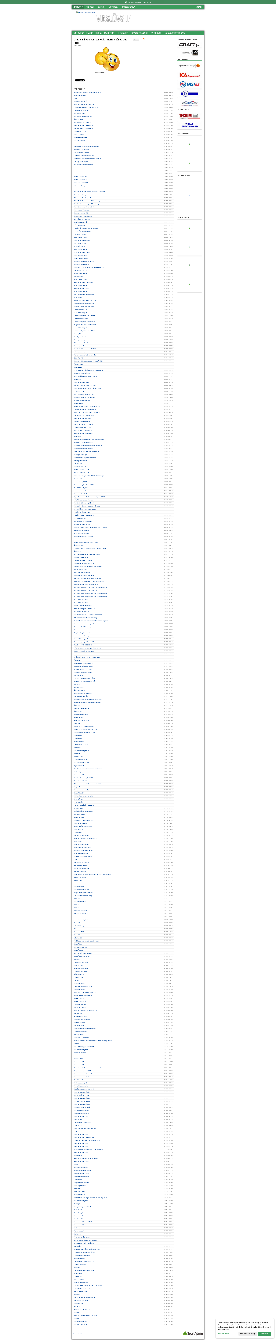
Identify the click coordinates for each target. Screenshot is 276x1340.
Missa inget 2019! (79, 687)
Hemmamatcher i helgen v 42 (83, 1074)
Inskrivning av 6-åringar (81, 110)
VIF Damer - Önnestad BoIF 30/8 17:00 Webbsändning (90, 587)
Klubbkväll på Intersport (81, 1037)
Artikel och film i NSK (80, 911)
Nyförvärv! (77, 1312)
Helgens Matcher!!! (79, 989)
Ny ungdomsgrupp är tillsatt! (83, 1207)
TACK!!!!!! (76, 1131)
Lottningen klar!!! (79, 977)
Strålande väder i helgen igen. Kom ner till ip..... (88, 158)
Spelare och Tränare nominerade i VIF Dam (87, 657)
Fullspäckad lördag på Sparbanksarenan (86, 146)
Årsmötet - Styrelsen (80, 1053)
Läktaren (76, 980)
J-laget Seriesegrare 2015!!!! (82, 1071)
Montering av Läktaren (81, 968)
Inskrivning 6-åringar (80, 1004)
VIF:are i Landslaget (80, 871)
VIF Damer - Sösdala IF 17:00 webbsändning (87, 578)
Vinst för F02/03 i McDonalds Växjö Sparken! (88, 699)
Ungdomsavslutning (80, 775)
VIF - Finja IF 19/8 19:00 (81, 599)
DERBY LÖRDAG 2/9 (80, 246)
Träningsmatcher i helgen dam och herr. (86, 198)
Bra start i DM (78, 1189)
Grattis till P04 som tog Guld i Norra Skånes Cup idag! (90, 1198)
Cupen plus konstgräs (81, 258)
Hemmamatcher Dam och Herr (83, 433)
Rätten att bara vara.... (80, 95)
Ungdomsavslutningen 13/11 (83, 1222)
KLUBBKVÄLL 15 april (80, 131)
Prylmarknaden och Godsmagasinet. (85, 409)
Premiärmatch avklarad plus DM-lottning (86, 204)
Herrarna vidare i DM (80, 467)
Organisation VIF (79, 766)
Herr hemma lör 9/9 (80, 243)
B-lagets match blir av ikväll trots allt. (85, 325)
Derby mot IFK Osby (80, 932)
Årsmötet (77, 660)
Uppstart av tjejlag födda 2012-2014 (85, 385)
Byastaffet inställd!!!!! (80, 781)
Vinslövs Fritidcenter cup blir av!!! (84, 503)
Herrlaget (77, 1228)
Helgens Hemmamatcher (81, 1182)
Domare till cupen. (79, 814)
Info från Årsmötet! (80, 491)
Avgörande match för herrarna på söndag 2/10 (88, 370)
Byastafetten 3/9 (79, 950)
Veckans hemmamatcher (81, 790)
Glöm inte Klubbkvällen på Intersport (85, 1028)
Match (76, 1164)
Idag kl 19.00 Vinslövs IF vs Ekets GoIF (85, 729)
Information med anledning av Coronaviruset (87, 648)
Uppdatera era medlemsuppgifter (84, 1297)
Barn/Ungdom (113, 7)
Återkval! (76, 905)
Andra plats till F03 (79, 1195)
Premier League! (79, 1231)
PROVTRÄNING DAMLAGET (82, 231)
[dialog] (245, 1328)
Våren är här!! (78, 841)
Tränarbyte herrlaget (80, 234)
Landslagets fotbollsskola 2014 (84, 1270)
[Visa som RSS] (144, 39)
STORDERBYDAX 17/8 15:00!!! (83, 669)
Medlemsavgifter (79, 817)
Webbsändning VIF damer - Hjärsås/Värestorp (88, 566)
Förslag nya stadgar (80, 340)
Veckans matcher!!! (80, 1001)
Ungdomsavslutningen (81, 1062)
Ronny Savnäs (78, 403)
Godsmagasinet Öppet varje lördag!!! (85, 1240)
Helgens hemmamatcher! (81, 1113)
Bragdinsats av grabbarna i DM (83, 442)
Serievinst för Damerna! (81, 714)
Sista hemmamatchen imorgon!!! (84, 1089)
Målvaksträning (78, 938)
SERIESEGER (78, 367)
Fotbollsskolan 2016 (80, 971)
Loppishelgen (78, 1125)
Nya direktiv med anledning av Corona (85, 624)
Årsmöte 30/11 (78, 880)
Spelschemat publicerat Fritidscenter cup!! (87, 406)
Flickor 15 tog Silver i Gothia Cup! (84, 726)
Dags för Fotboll (79, 134)
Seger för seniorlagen (80, 195)
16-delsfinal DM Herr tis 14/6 (82, 427)
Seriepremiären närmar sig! (82, 1019)
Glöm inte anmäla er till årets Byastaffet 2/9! (87, 784)
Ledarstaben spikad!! (80, 760)
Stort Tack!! (77, 1246)
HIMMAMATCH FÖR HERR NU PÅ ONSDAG (87, 451)
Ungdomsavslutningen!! (81, 889)
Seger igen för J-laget (80, 454)
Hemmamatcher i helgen (81, 288)
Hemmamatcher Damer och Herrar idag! (86, 584)
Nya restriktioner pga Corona (83, 639)
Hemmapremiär (78, 829)
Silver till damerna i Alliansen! (83, 693)
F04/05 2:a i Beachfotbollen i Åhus (84, 678)
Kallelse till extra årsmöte (81, 343)
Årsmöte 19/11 (78, 711)
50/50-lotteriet (78, 297)
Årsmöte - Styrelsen (80, 877)
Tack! (75, 98)
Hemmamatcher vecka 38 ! (82, 1098)
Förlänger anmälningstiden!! (82, 1255)
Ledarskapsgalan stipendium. (83, 986)
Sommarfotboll (78, 799)
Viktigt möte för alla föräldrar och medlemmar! (88, 769)
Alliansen (77, 1306)
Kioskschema (78, 1273)
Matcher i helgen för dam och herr (84, 316)
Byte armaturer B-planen (81, 530)
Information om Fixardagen (82, 636)
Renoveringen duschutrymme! (83, 216)
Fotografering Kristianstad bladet (84, 1252)
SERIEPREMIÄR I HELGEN (81, 470)
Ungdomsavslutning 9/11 (82, 763)
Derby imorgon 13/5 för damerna (84, 424)
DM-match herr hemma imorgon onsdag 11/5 (88, 445)
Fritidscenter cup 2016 (81, 962)
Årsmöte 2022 (78, 364)
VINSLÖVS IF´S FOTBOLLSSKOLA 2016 (86, 992)
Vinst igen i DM (78, 479)
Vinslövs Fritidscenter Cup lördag (84, 261)
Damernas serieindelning (81, 213)
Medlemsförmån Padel (81, 319)
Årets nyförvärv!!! (79, 1034)
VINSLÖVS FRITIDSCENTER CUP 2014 (85, 1315)
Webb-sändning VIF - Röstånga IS (84, 609)
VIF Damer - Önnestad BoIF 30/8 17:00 (85, 590)
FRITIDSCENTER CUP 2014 (82, 1288)
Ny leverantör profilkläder (81, 533)
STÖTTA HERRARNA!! (80, 1324)
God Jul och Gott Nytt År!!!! (82, 219)
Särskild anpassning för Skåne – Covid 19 (87, 542)
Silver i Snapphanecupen (81, 1213)
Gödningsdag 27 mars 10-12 (83, 521)
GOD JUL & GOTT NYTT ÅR (82, 1309)
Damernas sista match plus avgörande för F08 (88, 361)
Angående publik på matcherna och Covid (87, 506)
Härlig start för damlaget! (81, 720)
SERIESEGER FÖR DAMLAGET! (83, 663)
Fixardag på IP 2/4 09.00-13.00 (83, 856)
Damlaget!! (77, 1267)
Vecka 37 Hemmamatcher (82, 1101)
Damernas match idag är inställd (84, 306)
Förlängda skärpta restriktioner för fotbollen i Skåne (90, 548)
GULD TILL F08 (78, 358)
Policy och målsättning (81, 1167)
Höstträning (77, 772)
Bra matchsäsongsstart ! (81, 1291)
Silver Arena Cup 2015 (80, 1192)
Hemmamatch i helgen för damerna (85, 457)
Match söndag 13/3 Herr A (82, 482)
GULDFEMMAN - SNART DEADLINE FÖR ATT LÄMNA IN (91, 192)
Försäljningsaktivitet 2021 (82, 512)
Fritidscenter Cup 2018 (81, 744)
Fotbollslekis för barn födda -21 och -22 (86, 107)
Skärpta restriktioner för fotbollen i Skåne (87, 554)
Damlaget (77, 1204)
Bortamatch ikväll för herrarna (83, 430)
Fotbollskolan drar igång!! (82, 1237)
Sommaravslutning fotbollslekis (84, 104)
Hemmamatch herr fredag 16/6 (83, 282)
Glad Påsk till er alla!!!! (80, 1016)
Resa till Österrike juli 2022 (82, 400)
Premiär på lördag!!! (80, 1007)
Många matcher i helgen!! (81, 152)
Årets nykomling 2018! (81, 690)
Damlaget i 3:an (78, 1303)
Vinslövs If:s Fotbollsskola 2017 (84, 820)
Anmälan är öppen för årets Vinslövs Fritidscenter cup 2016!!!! (93, 1040)
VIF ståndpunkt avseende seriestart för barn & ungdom (91, 621)
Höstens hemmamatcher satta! (83, 796)
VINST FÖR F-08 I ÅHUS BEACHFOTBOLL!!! (87, 412)
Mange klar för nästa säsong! (83, 895)
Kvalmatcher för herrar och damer (84, 563)
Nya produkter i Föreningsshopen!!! (85, 509)
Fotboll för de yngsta (80, 186)
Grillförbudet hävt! (79, 717)
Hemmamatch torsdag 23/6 (82, 418)
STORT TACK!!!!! (78, 808)
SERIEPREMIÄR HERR (80, 137)
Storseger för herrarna (81, 461)
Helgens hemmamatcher (81, 787)
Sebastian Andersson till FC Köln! (84, 575)
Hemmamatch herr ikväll (81, 382)
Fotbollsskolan (78, 802)
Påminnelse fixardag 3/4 (81, 473)
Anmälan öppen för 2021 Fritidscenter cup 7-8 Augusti (90, 527)
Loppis (76, 859)
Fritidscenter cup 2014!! (81, 1300)
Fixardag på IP (78, 1276)
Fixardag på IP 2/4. (79, 1022)
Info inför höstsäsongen (81, 612)
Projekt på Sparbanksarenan (82, 1170)
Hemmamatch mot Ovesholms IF (84, 1137)
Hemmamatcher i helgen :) (82, 1116)
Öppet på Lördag (79, 1025)
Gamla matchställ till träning (82, 627)
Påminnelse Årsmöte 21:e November (85, 355)
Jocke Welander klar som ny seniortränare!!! (87, 1068)
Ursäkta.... (77, 1044)
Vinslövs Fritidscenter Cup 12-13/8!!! (85, 349)
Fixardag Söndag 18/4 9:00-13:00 (84, 515)
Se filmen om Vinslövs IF (81, 868)
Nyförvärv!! (77, 1318)
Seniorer (101, 7)
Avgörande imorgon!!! (80, 1083)
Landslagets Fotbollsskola (82, 1122)
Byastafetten (78, 923)
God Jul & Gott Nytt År (81, 1201)
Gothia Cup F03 (78, 675)
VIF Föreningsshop (80, 518)
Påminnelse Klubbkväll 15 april (83, 128)
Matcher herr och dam (80, 309)
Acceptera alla (264, 1334)
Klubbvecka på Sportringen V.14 (84, 642)
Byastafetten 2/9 (79, 793)
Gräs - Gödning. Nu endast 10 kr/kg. (85, 1128)
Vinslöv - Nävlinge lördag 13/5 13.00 (85, 300)
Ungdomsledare (79, 886)
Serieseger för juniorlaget (82, 373)
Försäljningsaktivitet (80, 1264)
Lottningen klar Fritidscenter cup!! (84, 155)
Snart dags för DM (79, 346)
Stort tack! (77, 959)
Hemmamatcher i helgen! (81, 1134)
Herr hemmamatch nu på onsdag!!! (84, 294)
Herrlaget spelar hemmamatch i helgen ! (86, 1158)
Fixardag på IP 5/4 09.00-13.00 (83, 645)
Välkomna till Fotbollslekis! (82, 122)
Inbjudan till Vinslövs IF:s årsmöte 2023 (86, 228)
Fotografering (78, 1155)
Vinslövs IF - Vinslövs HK (81, 149)
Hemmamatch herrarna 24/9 (82, 240)
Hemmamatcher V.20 (80, 823)
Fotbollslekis (78, 735)
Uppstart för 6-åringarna (81, 835)
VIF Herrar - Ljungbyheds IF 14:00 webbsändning (89, 581)
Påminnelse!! (78, 1013)
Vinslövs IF (79, 7)
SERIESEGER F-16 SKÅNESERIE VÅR (85, 681)
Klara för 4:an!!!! (78, 1080)
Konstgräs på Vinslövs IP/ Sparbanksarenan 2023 (89, 267)
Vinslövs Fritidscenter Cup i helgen (84, 397)
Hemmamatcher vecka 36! (82, 1104)
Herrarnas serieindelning (81, 210)
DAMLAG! (77, 723)
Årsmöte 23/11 (78, 551)
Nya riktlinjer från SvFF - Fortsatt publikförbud (88, 615)
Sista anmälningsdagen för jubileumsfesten (87, 92)
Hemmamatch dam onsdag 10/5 (84, 303)
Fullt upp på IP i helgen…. (81, 161)
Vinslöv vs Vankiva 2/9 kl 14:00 (83, 778)
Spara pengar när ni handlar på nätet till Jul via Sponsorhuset (92, 874)
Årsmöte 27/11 (78, 757)
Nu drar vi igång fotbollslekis (83, 995)
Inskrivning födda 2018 (81, 183)
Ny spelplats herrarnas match (83, 334)
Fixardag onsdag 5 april (81, 337)
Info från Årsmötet (79, 225)
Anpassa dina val (223, 1333)
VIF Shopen (77, 1294)
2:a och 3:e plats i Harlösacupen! (84, 651)
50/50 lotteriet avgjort (80, 237)
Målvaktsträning (79, 926)
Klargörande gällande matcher (83, 633)
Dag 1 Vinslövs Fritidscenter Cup (84, 394)
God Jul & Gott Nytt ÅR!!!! (81, 751)
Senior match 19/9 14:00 (81, 1095)
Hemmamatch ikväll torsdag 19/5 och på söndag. (89, 439)
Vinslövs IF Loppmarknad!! (82, 1107)
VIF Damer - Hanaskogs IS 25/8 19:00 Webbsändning (90, 593)
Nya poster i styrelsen (80, 1216)
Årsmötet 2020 (78, 545)
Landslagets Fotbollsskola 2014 (84, 1261)
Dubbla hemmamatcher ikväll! (83, 606)
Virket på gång (78, 965)
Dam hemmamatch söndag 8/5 (83, 448)
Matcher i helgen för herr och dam (84, 322)
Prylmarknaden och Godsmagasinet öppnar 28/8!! (89, 497)
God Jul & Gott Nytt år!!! (81, 1050)
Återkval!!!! (77, 899)
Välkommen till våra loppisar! (83, 116)
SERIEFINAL (77, 379)
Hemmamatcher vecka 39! (82, 1092)
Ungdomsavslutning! (80, 1321)
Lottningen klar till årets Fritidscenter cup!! (87, 1140)
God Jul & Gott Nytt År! (81, 865)
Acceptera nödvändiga (248, 1334)
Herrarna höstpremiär (80, 255)
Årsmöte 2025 (78, 119)
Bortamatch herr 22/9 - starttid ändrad (85, 376)
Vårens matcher (79, 741)
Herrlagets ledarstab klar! (81, 708)
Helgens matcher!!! (79, 983)
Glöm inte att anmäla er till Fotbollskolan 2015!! (88, 1149)
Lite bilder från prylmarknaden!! (83, 811)
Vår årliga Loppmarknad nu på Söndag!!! (86, 941)
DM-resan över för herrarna (82, 421)
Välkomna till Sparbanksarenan (83, 164)
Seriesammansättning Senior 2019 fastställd (87, 702)
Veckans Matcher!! (79, 998)
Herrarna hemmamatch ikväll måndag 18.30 (87, 388)
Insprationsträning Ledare (82, 920)
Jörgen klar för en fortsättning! (83, 892)
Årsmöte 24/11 (78, 1219)
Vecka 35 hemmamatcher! (82, 1110)
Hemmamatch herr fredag (82, 252)
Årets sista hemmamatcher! (82, 572)
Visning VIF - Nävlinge (80, 569)
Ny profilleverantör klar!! (81, 853)
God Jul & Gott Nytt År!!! (81, 488)
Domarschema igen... (80, 947)
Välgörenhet (77, 436)
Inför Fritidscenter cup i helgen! (83, 500)
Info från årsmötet (79, 140)
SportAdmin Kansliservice (82, 524)
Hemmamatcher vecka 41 (82, 1077)
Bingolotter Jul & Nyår (80, 222)
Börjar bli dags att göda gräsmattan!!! (85, 838)
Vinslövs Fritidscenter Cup (82, 264)
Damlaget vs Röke (79, 1258)
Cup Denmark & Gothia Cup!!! (83, 953)
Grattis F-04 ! (78, 1210)
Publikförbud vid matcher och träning (85, 618)
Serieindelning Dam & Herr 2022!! (84, 485)
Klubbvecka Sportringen (81, 844)
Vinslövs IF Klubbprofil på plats (83, 850)
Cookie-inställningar (79, 1334)
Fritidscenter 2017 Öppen (81, 862)
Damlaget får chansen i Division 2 (84, 536)
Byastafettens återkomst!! (82, 956)
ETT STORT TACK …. (80, 391)
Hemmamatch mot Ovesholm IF (83, 125)
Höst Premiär (78, 1119)
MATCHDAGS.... (79, 464)
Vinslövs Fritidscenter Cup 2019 (83, 672)
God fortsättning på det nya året (84, 1047)
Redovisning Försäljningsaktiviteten (85, 1243)
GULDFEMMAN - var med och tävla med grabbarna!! (90, 201)
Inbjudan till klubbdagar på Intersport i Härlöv (88, 1285)
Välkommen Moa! (79, 113)
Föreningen (90, 7)
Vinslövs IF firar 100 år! (81, 101)
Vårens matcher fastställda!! (82, 847)
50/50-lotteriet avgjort (80, 249)
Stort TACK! (77, 747)
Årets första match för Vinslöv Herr (84, 207)
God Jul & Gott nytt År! (81, 696)
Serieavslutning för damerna (82, 494)
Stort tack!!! (77, 1234)
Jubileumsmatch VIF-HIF (81, 914)
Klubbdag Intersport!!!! (81, 1282)
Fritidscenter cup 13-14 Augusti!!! (84, 415)
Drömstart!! (77, 684)
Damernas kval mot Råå (81, 557)
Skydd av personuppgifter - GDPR (84, 732)
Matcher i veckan (79, 276)
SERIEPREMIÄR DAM (80, 177)
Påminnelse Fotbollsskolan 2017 (84, 805)
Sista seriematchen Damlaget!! (83, 666)
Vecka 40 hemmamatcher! (82, 1086)
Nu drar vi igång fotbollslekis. (83, 826)
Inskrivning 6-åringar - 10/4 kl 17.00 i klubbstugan (89, 476)
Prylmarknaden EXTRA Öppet (83, 560)
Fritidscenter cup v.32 (80, 270)
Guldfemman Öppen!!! (80, 1031)
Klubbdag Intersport (80, 1185)
